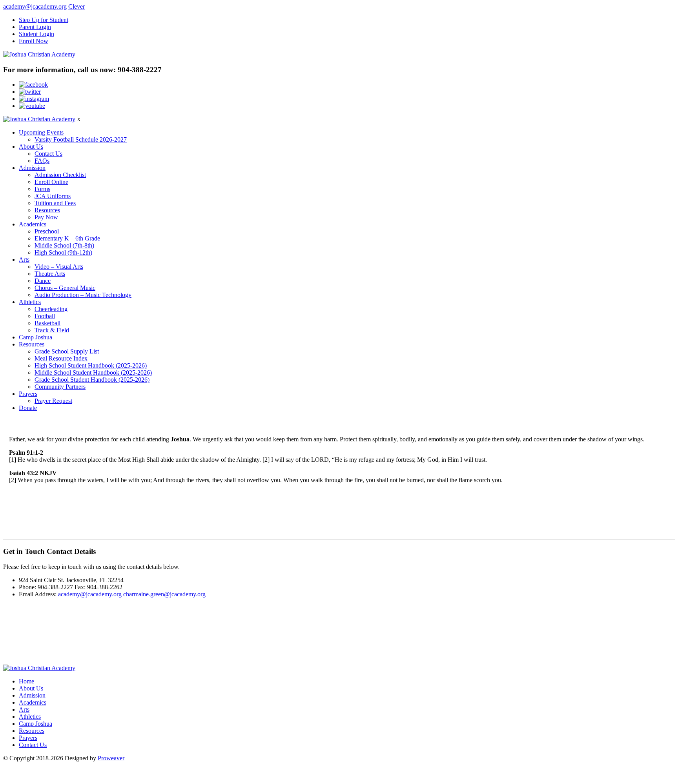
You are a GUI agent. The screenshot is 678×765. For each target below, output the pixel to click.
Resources (47, 210)
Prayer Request (53, 400)
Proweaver (111, 758)
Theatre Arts (50, 273)
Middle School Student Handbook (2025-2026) (93, 372)
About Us (31, 146)
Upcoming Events (41, 132)
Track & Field (52, 330)
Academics (32, 224)
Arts (24, 259)
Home (26, 681)
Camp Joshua (35, 337)
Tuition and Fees (55, 203)
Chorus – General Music (65, 287)
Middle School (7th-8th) (64, 245)
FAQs (42, 160)
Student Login (36, 34)
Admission (32, 167)
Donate (28, 407)
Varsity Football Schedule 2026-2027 (81, 139)
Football (45, 316)
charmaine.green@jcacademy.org (164, 594)
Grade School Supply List (67, 351)
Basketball (47, 323)
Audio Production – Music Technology (83, 294)
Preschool (47, 231)
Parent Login (35, 27)
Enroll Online (51, 181)
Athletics (30, 302)
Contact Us (48, 153)
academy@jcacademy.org (35, 6)
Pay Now (46, 217)
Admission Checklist (60, 174)
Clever (76, 6)
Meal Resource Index (61, 358)
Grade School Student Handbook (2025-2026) (92, 379)
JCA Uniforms (53, 196)
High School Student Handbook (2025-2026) (91, 365)
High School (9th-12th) (63, 252)
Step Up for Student (43, 19)
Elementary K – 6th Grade (67, 238)
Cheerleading (51, 309)
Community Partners (60, 386)
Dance (43, 280)
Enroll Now (33, 41)
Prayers (28, 393)
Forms (42, 189)
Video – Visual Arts (59, 266)
